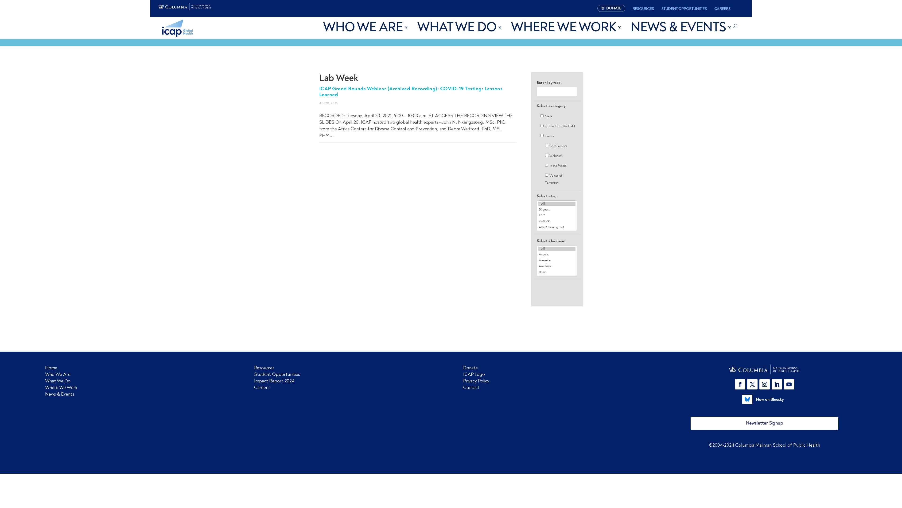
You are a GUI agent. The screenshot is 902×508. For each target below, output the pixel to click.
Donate (470, 368)
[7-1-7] (556, 216)
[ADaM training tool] (556, 227)
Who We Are (363, 27)
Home (51, 368)
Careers (722, 8)
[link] (764, 369)
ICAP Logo (474, 374)
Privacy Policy (476, 381)
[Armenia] (556, 260)
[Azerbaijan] (556, 266)
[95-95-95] (556, 221)
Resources (643, 8)
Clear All (557, 288)
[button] (741, 384)
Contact (471, 387)
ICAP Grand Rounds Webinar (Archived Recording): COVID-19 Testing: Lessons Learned (411, 91)
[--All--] (556, 204)
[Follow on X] (752, 384)
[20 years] (556, 210)
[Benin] (556, 272)
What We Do (457, 27)
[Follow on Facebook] (740, 384)
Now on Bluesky (770, 399)
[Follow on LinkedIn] (777, 384)
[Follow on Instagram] (764, 384)
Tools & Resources (335, 63)
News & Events (678, 27)
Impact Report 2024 (274, 381)
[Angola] (556, 255)
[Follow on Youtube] (789, 384)
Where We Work (563, 27)
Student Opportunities (684, 8)
